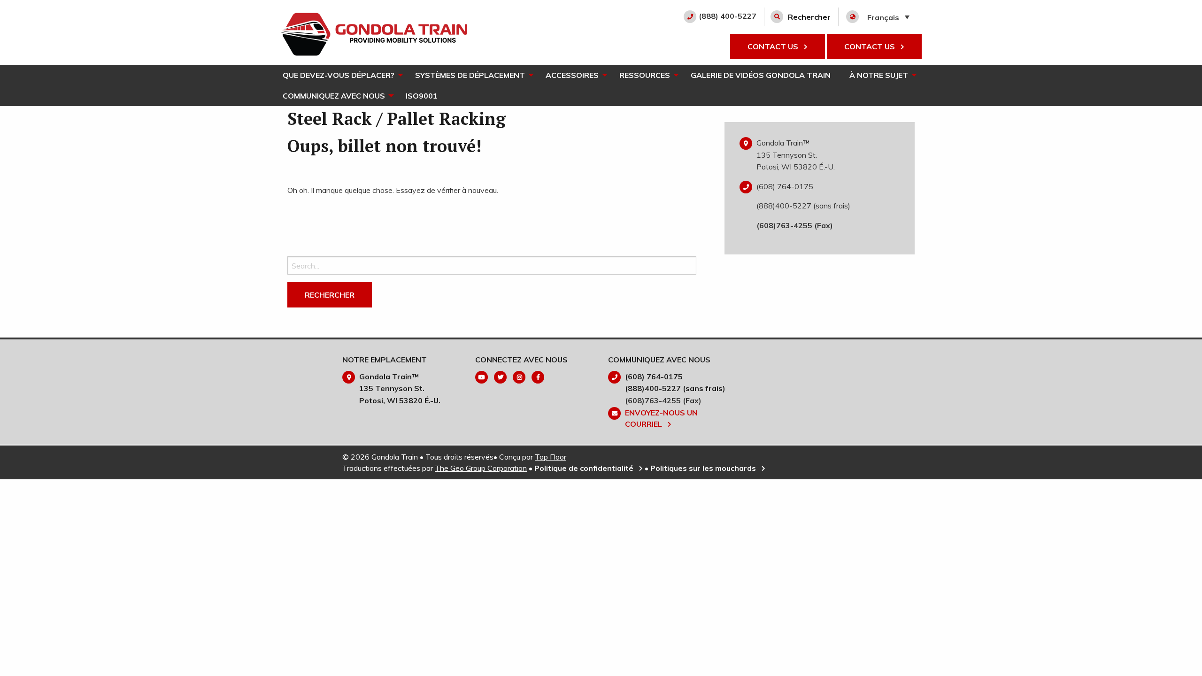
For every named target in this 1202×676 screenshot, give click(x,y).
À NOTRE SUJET (878, 75)
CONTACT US (773, 46)
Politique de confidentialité (584, 468)
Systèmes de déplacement (470, 75)
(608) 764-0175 (784, 186)
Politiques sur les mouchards (704, 468)
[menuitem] (339, 75)
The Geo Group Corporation (481, 468)
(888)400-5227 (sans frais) (803, 205)
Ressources (644, 75)
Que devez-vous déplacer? (338, 75)
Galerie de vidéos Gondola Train (761, 75)
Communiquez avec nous (334, 95)
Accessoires (572, 75)
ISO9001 (422, 95)
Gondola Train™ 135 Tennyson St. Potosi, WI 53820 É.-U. (795, 154)
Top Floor (550, 456)
